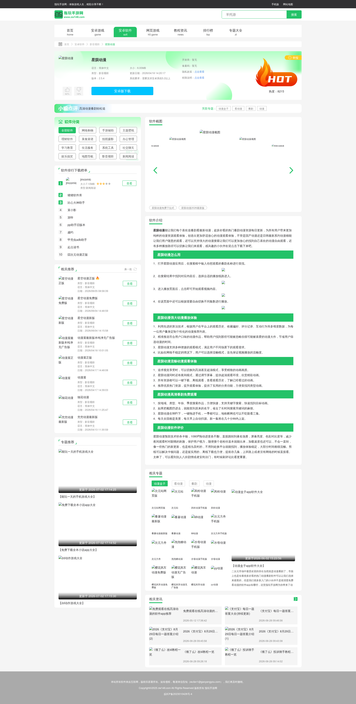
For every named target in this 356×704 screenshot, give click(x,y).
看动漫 (238, 108)
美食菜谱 (87, 139)
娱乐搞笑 (67, 156)
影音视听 (95, 44)
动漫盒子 (223, 108)
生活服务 (87, 147)
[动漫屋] (64, 377)
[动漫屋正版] (67, 359)
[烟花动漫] (66, 397)
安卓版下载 (122, 91)
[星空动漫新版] (67, 320)
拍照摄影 (108, 139)
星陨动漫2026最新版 (192, 207)
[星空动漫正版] (67, 280)
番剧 (250, 108)
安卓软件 (79, 44)
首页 (66, 44)
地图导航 (87, 156)
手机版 (275, 4)
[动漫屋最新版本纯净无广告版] (67, 342)
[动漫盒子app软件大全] (247, 491)
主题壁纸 (128, 130)
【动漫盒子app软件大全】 (248, 565)
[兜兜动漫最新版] (67, 419)
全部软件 (67, 130)
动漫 (261, 108)
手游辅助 (108, 130)
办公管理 (128, 139)
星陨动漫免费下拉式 (163, 207)
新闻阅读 (128, 156)
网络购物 (87, 130)
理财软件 (67, 139)
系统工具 (108, 147)
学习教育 (67, 147)
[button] (291, 170)
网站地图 (288, 4)
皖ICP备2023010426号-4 (178, 694)
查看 (130, 283)
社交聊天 (128, 147)
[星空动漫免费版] (67, 300)
